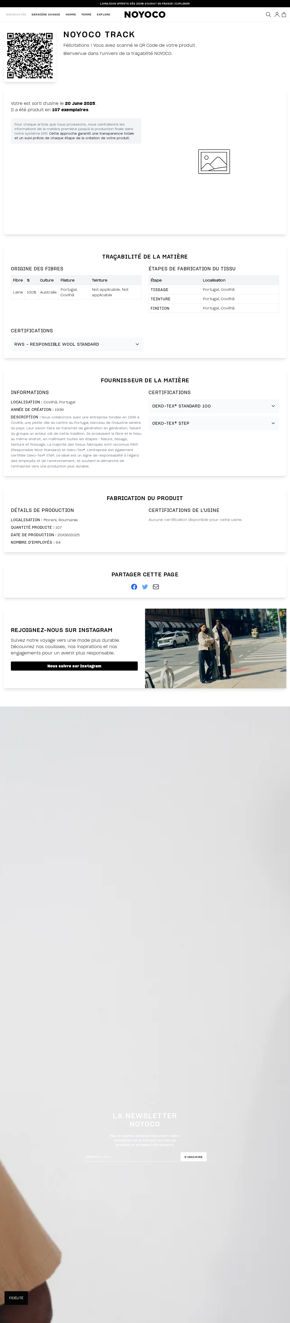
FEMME (87, 14)
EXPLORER (182, 3)
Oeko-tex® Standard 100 (181, 406)
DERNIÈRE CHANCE (46, 14)
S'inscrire (193, 1157)
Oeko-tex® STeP (171, 423)
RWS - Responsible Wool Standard (56, 344)
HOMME (71, 14)
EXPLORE (103, 14)
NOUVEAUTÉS (16, 14)
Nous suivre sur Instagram (74, 666)
